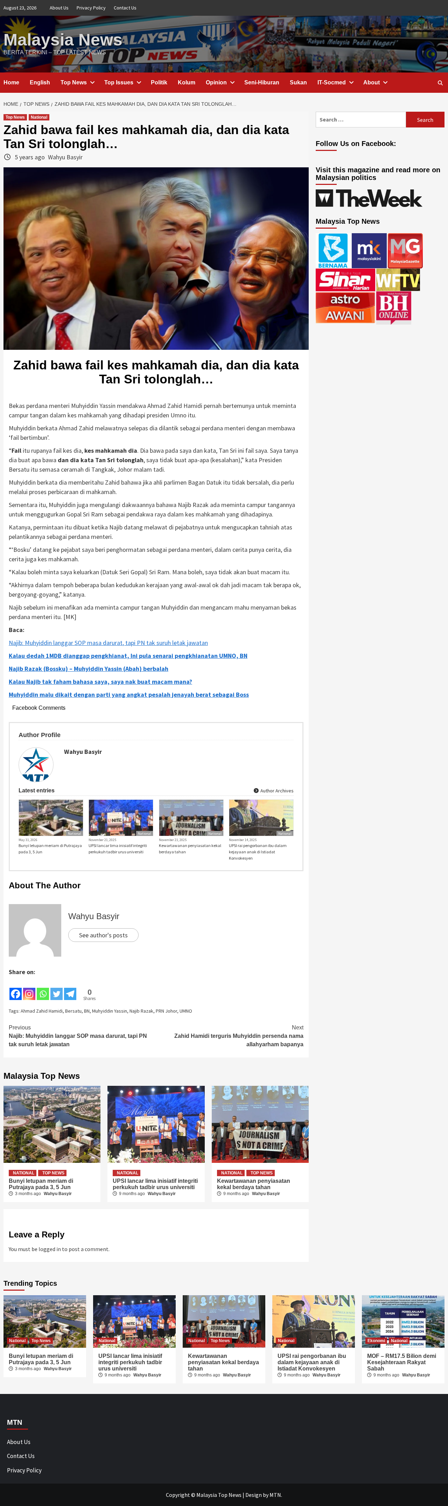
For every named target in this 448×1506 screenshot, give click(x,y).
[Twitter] (56, 989)
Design (253, 1494)
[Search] (440, 83)
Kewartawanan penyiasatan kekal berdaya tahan (190, 848)
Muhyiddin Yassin (109, 1011)
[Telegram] (70, 989)
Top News (74, 82)
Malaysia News (63, 39)
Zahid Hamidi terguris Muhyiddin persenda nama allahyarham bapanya (238, 1036)
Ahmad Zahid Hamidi (42, 1011)
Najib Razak (141, 1011)
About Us (59, 8)
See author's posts (103, 935)
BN (87, 1011)
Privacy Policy (91, 8)
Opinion (216, 82)
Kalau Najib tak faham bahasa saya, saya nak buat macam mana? (100, 682)
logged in (49, 1248)
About (371, 82)
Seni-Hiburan (261, 82)
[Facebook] (15, 989)
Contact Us (125, 8)
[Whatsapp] (43, 989)
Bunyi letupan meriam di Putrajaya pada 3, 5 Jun (50, 848)
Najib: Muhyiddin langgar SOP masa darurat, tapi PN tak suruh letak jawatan (108, 643)
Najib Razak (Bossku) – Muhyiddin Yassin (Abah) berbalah (88, 669)
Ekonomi (376, 1340)
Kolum (186, 82)
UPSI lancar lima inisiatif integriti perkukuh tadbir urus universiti (118, 848)
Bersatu (73, 1011)
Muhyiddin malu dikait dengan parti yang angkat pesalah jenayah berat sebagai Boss (129, 694)
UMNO (186, 1011)
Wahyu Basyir (65, 157)
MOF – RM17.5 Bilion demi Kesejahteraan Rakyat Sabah (401, 1362)
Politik (159, 82)
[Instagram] (29, 989)
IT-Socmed (331, 82)
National (39, 117)
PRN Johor (166, 1011)
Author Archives (276, 790)
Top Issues (118, 82)
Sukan (298, 82)
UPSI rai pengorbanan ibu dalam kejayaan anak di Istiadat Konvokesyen (258, 852)
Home (11, 82)
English (40, 82)
